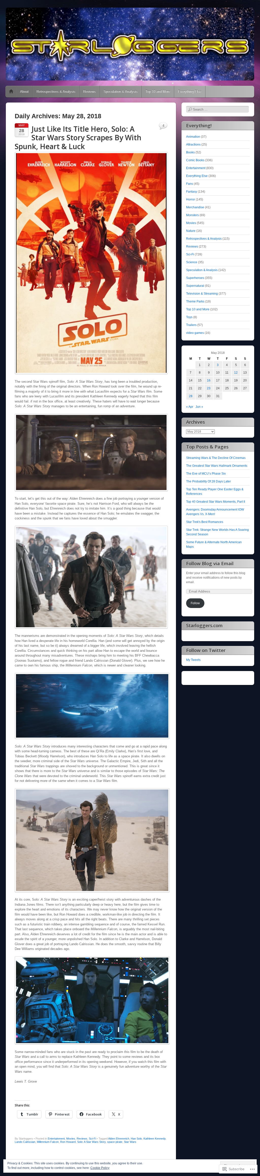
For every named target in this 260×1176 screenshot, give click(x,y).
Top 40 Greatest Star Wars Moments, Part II (215, 501)
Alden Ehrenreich (118, 1138)
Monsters (192, 215)
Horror (190, 199)
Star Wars (130, 1141)
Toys (189, 317)
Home (11, 91)
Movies (70, 1138)
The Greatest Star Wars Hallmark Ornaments (216, 466)
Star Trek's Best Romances (204, 522)
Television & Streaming (202, 293)
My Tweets (193, 660)
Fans (189, 184)
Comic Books (195, 160)
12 (236, 372)
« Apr (189, 407)
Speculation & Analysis (121, 91)
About (24, 91)
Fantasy (191, 191)
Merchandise (195, 207)
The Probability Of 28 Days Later (208, 481)
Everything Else (189, 91)
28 (190, 396)
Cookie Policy (99, 1168)
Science (191, 262)
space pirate (114, 1141)
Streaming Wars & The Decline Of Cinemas (216, 458)
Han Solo (136, 1138)
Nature (191, 231)
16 (208, 380)
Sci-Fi (92, 1138)
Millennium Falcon (48, 1141)
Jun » (199, 407)
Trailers (191, 325)
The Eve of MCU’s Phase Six (206, 473)
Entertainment (56, 1138)
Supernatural (195, 286)
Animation (193, 136)
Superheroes (195, 278)
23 (208, 388)
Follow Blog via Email (210, 563)
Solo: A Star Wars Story (91, 1141)
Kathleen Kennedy (154, 1138)
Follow (195, 603)
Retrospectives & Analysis (56, 91)
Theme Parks (195, 301)
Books (190, 152)
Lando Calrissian (25, 1141)
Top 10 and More (157, 91)
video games (195, 333)
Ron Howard (68, 1141)
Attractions (193, 144)
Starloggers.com (204, 625)
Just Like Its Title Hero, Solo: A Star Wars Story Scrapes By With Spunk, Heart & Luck (78, 137)
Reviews (89, 91)
